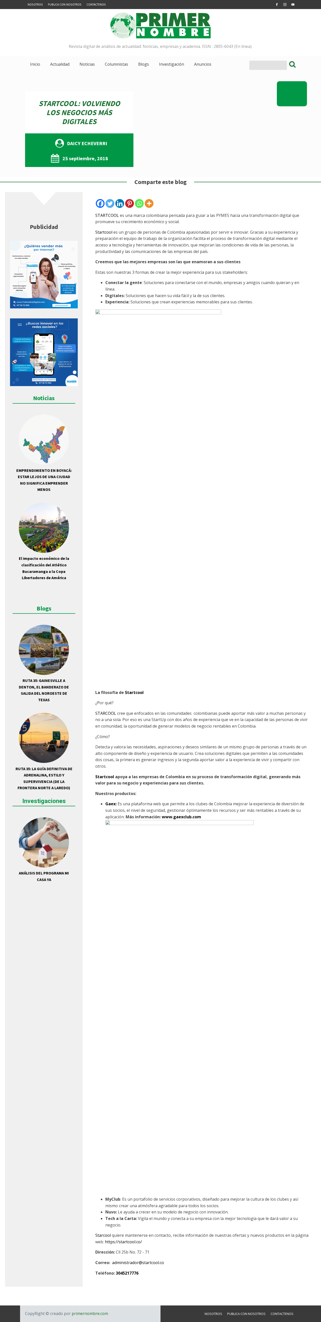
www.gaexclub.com (181, 817)
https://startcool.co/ (123, 1242)
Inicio (35, 64)
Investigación (171, 64)
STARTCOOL (107, 215)
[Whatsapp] (139, 203)
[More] (149, 203)
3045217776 (127, 1273)
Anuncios (202, 64)
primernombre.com (89, 1313)
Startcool (103, 232)
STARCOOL (105, 713)
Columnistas (116, 64)
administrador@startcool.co (138, 1262)
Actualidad (59, 64)
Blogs (143, 64)
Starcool (103, 1235)
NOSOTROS (35, 4)
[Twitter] (110, 203)
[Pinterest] (129, 203)
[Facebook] (100, 203)
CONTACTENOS (96, 4)
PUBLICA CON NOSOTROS (65, 4)
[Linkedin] (119, 203)
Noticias (87, 64)
